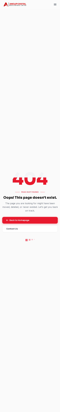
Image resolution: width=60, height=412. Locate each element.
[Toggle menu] (55, 4)
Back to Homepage (19, 220)
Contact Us (12, 229)
